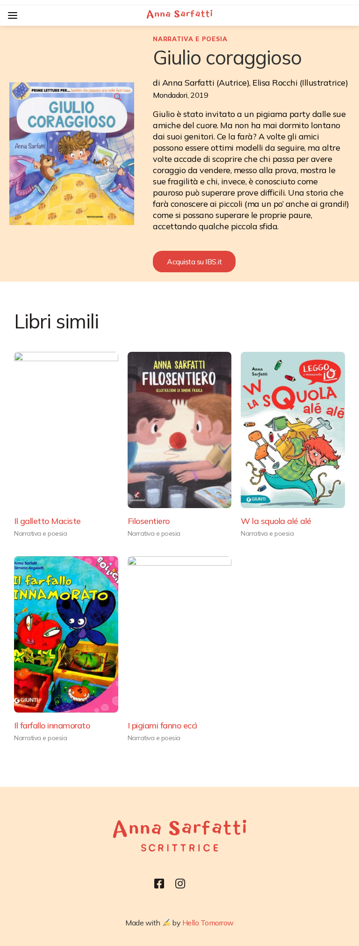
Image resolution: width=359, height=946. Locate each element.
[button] (194, 261)
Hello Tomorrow (208, 922)
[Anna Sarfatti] (179, 15)
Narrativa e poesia (190, 39)
